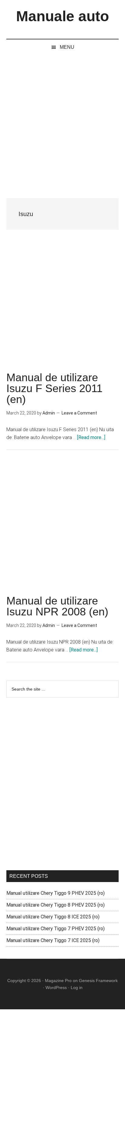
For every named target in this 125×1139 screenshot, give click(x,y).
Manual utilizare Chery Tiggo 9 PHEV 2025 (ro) (55, 893)
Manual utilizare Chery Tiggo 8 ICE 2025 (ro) (53, 917)
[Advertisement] (62, 120)
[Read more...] (91, 437)
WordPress (56, 987)
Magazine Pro (58, 980)
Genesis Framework (98, 980)
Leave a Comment (79, 413)
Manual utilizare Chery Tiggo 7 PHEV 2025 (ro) (55, 928)
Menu (67, 47)
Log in (77, 987)
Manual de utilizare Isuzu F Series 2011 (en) (54, 388)
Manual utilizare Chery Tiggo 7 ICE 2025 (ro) (53, 940)
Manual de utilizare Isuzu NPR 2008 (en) (57, 606)
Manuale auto (62, 16)
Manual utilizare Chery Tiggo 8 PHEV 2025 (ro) (55, 905)
